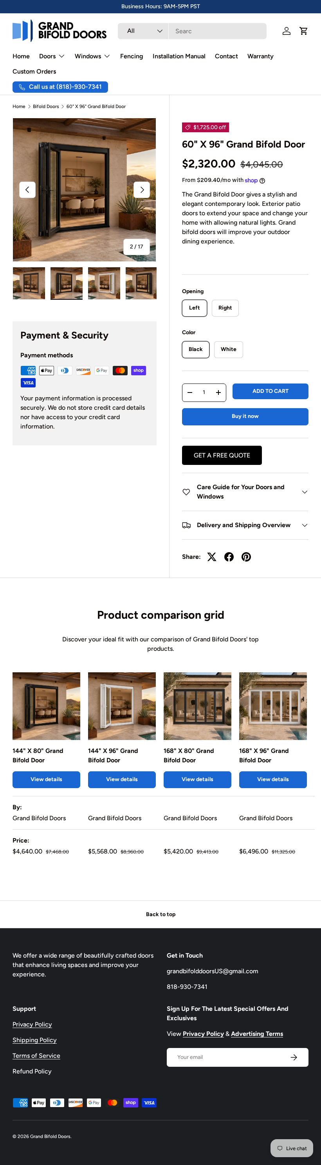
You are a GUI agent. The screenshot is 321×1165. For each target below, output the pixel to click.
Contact (226, 56)
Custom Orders (34, 71)
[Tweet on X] (211, 556)
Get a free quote (222, 455)
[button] (303, 31)
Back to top (160, 914)
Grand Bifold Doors (50, 1136)
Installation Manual (179, 56)
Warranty (260, 56)
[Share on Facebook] (229, 556)
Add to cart (270, 391)
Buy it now (245, 416)
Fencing (131, 56)
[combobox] (192, 31)
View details (46, 779)
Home (21, 56)
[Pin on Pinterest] (246, 556)
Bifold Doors (46, 106)
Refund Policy (32, 1071)
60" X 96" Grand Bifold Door (96, 106)
